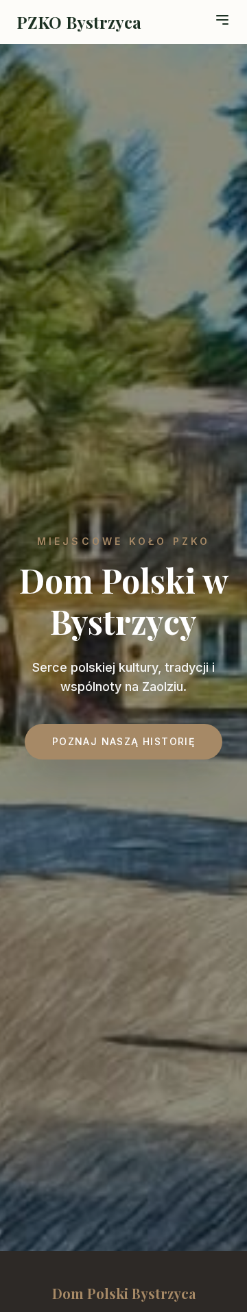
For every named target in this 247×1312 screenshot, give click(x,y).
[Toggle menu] (222, 20)
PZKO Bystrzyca (78, 22)
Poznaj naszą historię (123, 741)
